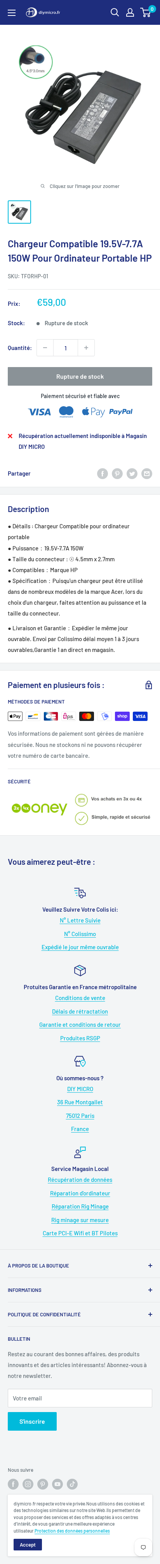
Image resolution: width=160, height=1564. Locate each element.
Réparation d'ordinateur (80, 1193)
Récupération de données (80, 1179)
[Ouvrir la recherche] (115, 12)
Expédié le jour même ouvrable (80, 946)
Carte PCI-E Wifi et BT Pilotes (80, 1232)
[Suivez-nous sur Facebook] (13, 1484)
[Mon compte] (130, 12)
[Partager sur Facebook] (102, 473)
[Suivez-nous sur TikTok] (72, 1484)
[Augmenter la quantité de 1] (86, 348)
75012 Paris (80, 1115)
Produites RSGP (80, 1038)
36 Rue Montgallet (80, 1101)
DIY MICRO (80, 1088)
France (80, 1128)
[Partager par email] (146, 473)
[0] (146, 12)
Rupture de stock (80, 376)
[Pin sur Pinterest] (117, 473)
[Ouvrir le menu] (12, 13)
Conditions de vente (80, 997)
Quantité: (20, 347)
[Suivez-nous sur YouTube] (57, 1484)
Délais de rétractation (80, 1011)
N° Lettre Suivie (80, 920)
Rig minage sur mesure (80, 1219)
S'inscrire (32, 1421)
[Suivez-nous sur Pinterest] (42, 1484)
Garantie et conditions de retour (80, 1024)
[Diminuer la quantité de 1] (45, 348)
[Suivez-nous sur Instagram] (28, 1484)
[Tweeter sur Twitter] (132, 473)
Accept (28, 1545)
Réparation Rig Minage (80, 1206)
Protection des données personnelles (72, 1530)
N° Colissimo (80, 933)
